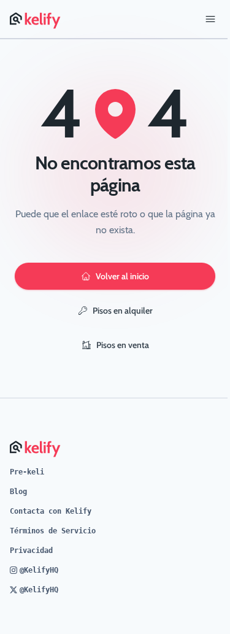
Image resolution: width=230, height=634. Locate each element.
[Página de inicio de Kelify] (36, 19)
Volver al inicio (122, 276)
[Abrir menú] (210, 19)
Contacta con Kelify (50, 511)
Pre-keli (27, 472)
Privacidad (31, 550)
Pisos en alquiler (123, 310)
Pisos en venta (122, 344)
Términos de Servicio (53, 531)
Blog (18, 491)
